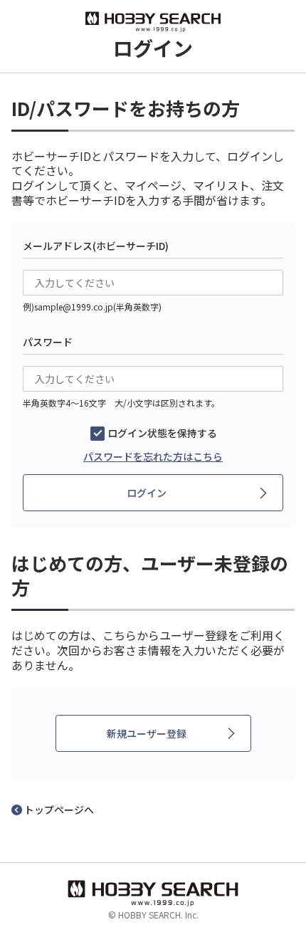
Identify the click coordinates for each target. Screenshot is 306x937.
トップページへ (59, 809)
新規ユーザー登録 (146, 733)
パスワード (48, 342)
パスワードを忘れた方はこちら (153, 456)
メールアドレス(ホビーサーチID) (96, 246)
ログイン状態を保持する (162, 432)
